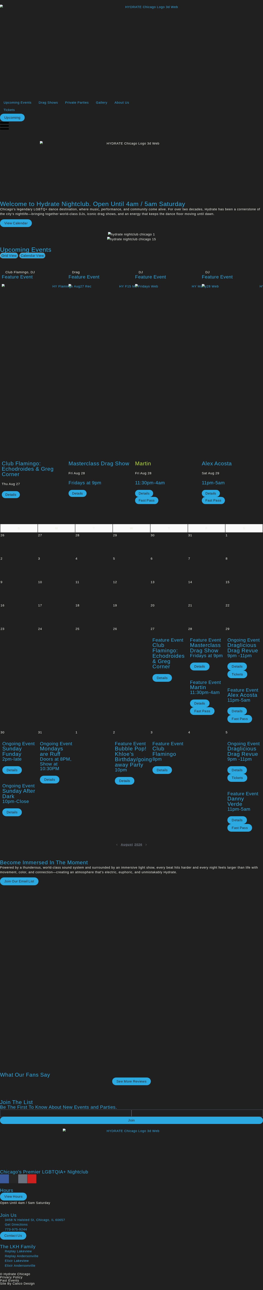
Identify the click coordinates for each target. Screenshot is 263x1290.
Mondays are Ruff (51, 751)
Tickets (9, 110)
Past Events (9, 1280)
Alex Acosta (217, 463)
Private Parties (77, 102)
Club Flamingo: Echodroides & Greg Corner (28, 468)
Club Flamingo (164, 751)
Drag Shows (48, 102)
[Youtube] (31, 1178)
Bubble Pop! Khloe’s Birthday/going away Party (133, 757)
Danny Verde (235, 801)
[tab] (9, 255)
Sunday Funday (12, 751)
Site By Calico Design (17, 1283)
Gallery (101, 102)
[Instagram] (13, 1178)
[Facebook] (4, 1178)
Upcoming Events (17, 102)
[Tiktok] (22, 1178)
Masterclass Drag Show (99, 463)
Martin (143, 463)
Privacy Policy (11, 1277)
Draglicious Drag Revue (242, 647)
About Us (122, 102)
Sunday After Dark (18, 793)
